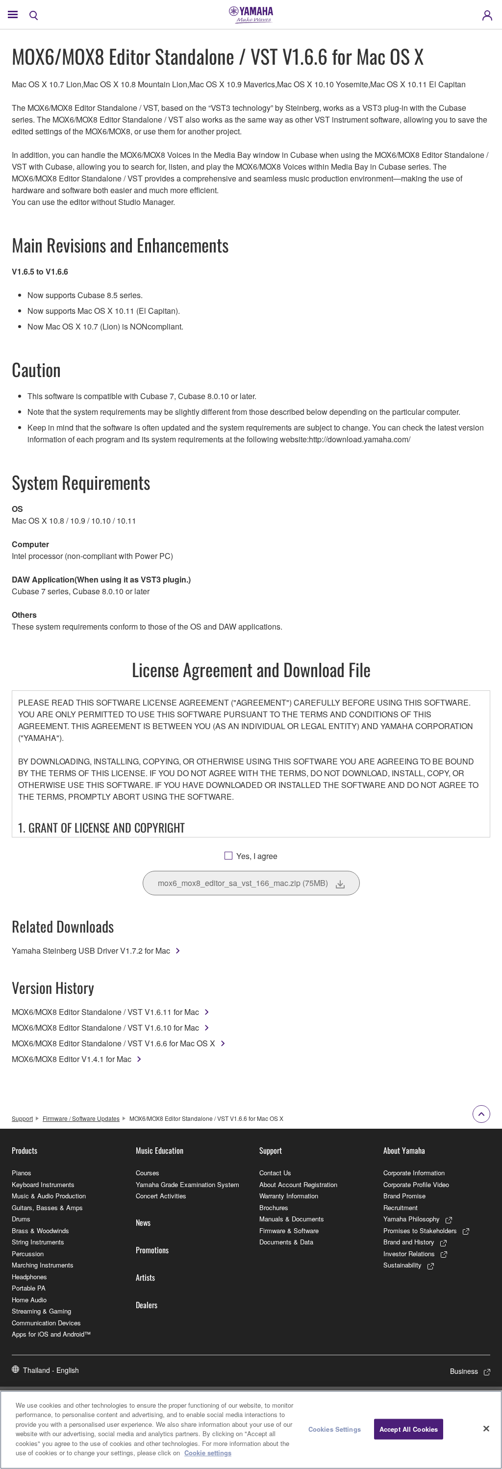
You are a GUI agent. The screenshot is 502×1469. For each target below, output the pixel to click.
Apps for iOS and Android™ (51, 1334)
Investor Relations (409, 1253)
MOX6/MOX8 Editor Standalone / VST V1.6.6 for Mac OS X (113, 1043)
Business (464, 1371)
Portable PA (29, 1287)
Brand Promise (404, 1195)
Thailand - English (51, 1370)
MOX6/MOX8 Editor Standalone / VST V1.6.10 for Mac (105, 1027)
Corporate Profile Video (416, 1184)
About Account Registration (298, 1184)
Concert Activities (161, 1195)
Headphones (29, 1276)
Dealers (146, 1305)
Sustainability (402, 1264)
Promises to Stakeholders (420, 1230)
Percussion (28, 1253)
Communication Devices (46, 1322)
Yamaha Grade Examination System (187, 1184)
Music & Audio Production (49, 1195)
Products (24, 1150)
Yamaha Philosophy (411, 1218)
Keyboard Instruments (43, 1184)
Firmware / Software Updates (81, 1118)
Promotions (152, 1250)
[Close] (486, 1428)
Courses (147, 1172)
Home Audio (29, 1299)
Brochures (273, 1207)
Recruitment (400, 1207)
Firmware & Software (289, 1230)
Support (22, 1118)
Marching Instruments (43, 1264)
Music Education (159, 1150)
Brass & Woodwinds (40, 1230)
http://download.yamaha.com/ (359, 439)
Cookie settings (207, 1452)
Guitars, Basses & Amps (47, 1207)
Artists (145, 1277)
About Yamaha (404, 1150)
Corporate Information (414, 1172)
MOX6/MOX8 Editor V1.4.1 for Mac (71, 1058)
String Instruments (38, 1241)
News (143, 1222)
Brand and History (408, 1241)
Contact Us (275, 1172)
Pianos (21, 1172)
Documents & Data (286, 1241)
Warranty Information (288, 1195)
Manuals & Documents (291, 1218)
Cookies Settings (334, 1429)
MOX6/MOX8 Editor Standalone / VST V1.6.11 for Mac (105, 1011)
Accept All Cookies (408, 1429)
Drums (21, 1218)
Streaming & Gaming (41, 1311)
